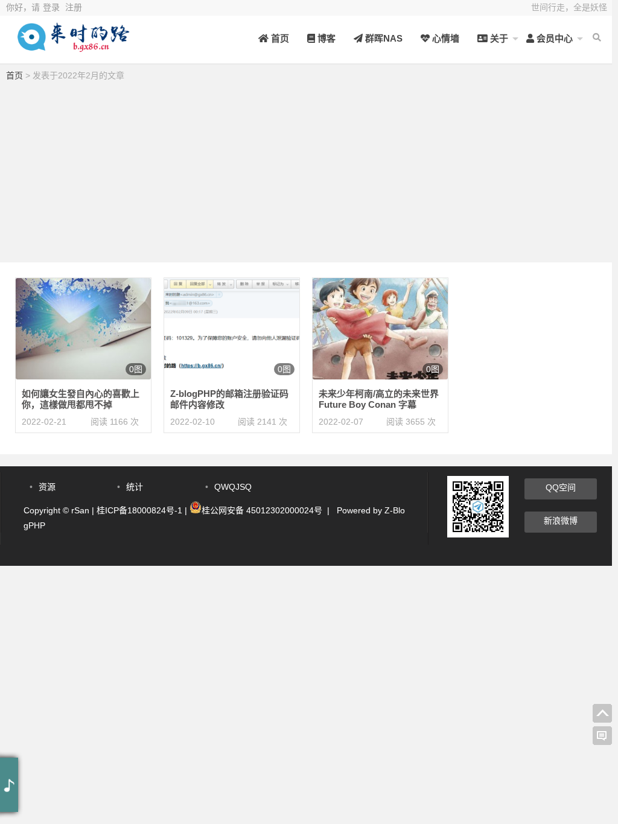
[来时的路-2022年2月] (72, 47)
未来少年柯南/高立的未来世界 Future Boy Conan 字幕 (379, 399)
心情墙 (444, 38)
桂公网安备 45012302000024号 (262, 510)
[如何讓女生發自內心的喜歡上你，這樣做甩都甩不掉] (83, 328)
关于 (498, 38)
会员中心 (553, 38)
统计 (134, 487)
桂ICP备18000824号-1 (139, 510)
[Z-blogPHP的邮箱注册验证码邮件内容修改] (231, 328)
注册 (73, 7)
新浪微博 (561, 520)
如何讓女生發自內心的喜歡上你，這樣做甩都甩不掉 (80, 399)
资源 (47, 487)
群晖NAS (383, 38)
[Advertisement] (306, 174)
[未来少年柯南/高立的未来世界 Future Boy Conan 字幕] (380, 328)
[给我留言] (602, 736)
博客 (325, 38)
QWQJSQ (233, 487)
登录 (51, 7)
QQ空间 (561, 487)
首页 (279, 38)
